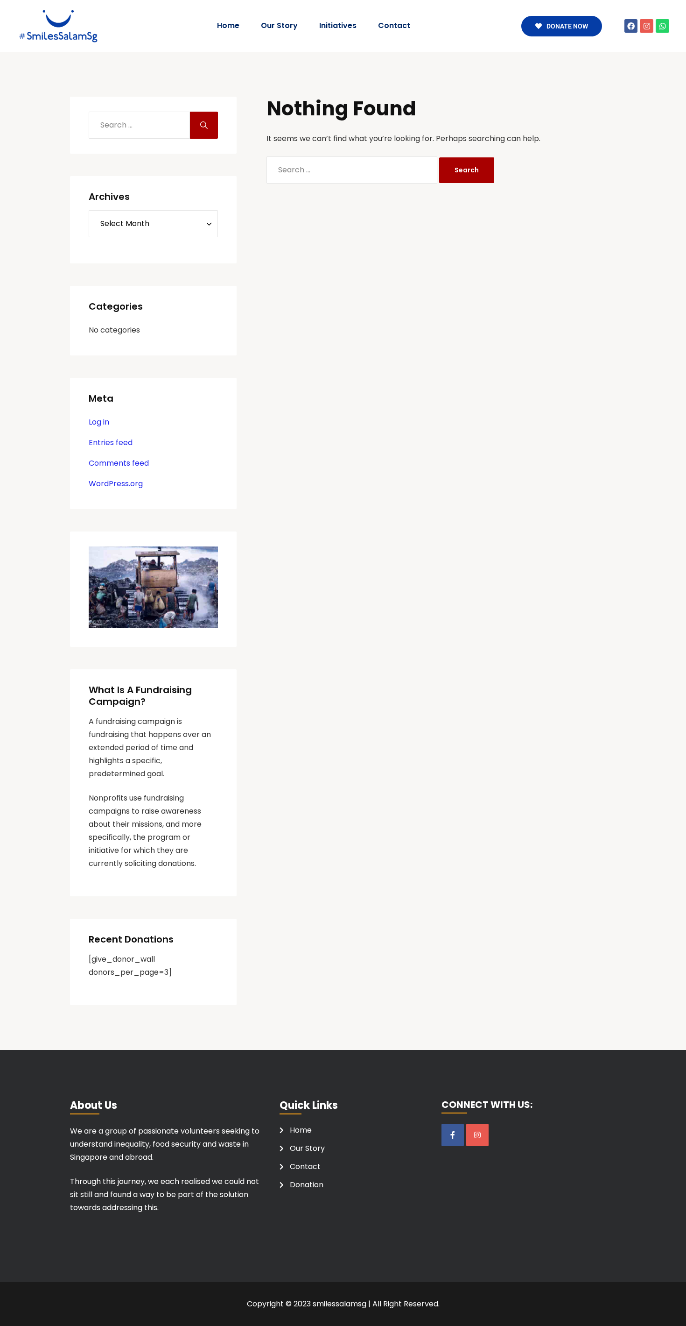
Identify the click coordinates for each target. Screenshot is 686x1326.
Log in (99, 422)
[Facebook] (631, 26)
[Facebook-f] (452, 1135)
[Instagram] (646, 26)
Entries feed (111, 442)
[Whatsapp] (662, 26)
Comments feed (119, 463)
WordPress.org (116, 483)
